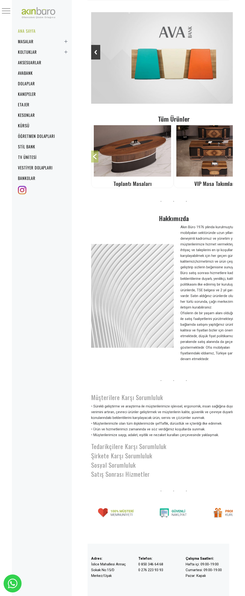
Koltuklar (27, 52)
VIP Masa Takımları (179, 183)
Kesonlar (26, 115)
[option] (178, 156)
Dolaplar (26, 84)
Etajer (23, 105)
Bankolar (26, 178)
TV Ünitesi (27, 157)
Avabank (25, 73)
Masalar (25, 41)
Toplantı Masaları (96, 183)
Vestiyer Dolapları (35, 168)
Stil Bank (26, 147)
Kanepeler (27, 94)
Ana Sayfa (27, 31)
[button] (94, 157)
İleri (95, 52)
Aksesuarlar (29, 62)
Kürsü (23, 126)
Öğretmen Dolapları (36, 136)
